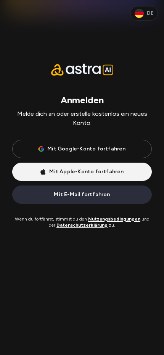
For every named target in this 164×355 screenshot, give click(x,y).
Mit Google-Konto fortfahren (86, 149)
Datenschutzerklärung (82, 225)
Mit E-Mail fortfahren (82, 194)
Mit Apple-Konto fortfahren (86, 171)
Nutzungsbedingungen (114, 219)
